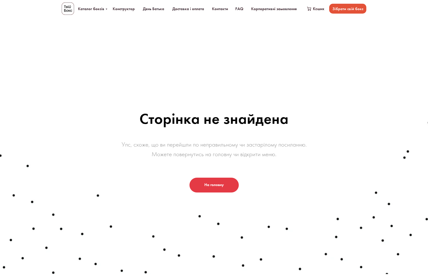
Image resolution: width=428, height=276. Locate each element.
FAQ (239, 8)
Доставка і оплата (188, 8)
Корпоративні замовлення (274, 8)
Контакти (220, 8)
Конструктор (124, 8)
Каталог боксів (91, 8)
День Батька (153, 8)
